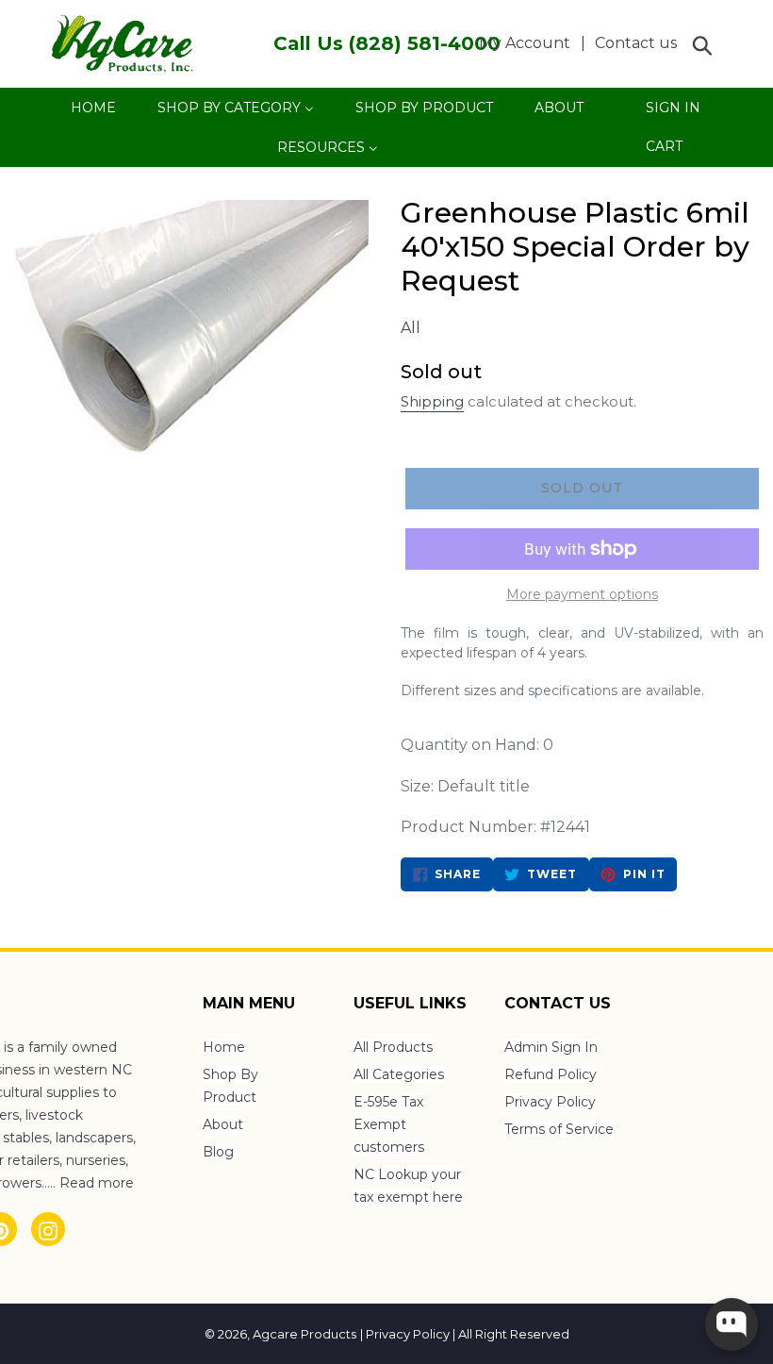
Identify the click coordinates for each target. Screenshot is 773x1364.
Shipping (432, 401)
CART (664, 151)
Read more (96, 1182)
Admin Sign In (551, 1047)
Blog (218, 1151)
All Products (393, 1047)
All (410, 328)
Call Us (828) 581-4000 (387, 43)
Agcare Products (304, 1333)
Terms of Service (559, 1129)
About (223, 1124)
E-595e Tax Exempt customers (389, 1124)
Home (224, 1047)
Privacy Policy (550, 1101)
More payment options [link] (582, 594)
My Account (530, 42)
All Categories (399, 1074)
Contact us (636, 43)
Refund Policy (550, 1074)
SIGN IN (672, 113)
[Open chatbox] (731, 1324)
